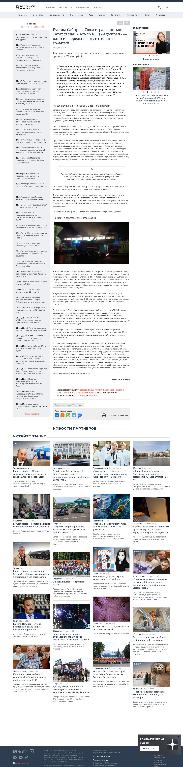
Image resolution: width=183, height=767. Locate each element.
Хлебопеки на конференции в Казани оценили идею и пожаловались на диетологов (110, 478)
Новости (50, 7)
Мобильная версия (101, 756)
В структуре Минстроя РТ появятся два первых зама (29, 244)
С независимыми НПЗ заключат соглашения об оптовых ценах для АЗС (30, 111)
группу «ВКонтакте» (105, 389)
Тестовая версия (100, 760)
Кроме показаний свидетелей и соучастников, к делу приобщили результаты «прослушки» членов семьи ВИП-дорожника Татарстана (150, 589)
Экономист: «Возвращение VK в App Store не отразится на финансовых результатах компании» (30, 395)
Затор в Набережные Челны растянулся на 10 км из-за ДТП (30, 309)
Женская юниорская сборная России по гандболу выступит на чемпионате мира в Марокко (30, 359)
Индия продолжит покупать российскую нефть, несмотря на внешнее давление (30, 101)
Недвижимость (76, 15)
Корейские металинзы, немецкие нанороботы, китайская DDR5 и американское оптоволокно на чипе (109, 531)
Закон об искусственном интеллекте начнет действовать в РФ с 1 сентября (30, 263)
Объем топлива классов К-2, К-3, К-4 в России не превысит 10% (31, 141)
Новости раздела (32, 414)
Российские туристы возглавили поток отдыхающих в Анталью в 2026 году (30, 67)
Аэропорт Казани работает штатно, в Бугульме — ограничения (31, 185)
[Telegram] (74, 415)
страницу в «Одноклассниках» (79, 392)
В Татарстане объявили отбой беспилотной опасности (31, 206)
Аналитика (22, 15)
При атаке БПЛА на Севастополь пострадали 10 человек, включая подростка (28, 57)
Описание (158, 760)
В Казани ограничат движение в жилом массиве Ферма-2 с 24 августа (28, 121)
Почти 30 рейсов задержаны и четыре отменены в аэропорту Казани (31, 235)
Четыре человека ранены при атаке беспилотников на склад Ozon (31, 226)
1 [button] (145, 56)
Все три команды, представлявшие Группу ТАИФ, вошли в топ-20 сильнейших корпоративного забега (71, 694)
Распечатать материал (118, 415)
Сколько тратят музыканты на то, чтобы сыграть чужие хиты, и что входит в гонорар (71, 641)
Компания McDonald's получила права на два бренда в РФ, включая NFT (30, 160)
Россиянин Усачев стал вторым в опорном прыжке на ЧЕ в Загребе (31, 47)
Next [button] (168, 42)
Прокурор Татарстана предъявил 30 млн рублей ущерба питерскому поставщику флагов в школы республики (31, 578)
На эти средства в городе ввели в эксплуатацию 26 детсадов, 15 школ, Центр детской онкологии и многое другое (151, 480)
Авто (91, 15)
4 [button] (157, 56)
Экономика (38, 15)
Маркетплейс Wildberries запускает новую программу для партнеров (28, 320)
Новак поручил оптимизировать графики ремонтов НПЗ (31, 406)
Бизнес (102, 15)
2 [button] (149, 56)
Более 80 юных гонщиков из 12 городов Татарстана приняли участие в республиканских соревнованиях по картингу (70, 535)
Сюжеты (97, 7)
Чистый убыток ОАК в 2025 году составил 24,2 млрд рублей (31, 348)
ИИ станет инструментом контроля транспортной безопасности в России (29, 382)
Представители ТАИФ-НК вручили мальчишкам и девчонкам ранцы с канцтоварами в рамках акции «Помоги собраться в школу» (70, 588)
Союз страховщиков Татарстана (68, 405)
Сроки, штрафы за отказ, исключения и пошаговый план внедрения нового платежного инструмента (150, 699)
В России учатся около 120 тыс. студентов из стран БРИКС (31, 329)
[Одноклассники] (127, 23)
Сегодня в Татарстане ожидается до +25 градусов (28, 290)
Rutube (83, 395)
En (167, 7)
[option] (151, 42)
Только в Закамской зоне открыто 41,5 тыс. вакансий (31, 528)
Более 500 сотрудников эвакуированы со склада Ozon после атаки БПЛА (31, 273)
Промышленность (56, 15)
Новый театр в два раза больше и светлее (111, 630)
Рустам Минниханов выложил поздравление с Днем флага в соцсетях (31, 253)
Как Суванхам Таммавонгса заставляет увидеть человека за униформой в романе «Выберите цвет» (111, 582)
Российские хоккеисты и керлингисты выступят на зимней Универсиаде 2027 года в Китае (30, 150)
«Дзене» (93, 395)
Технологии (116, 15)
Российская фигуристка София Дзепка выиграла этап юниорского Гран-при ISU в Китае (31, 371)
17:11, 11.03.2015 (60, 48)
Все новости (39, 27)
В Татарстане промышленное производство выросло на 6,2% (31, 82)
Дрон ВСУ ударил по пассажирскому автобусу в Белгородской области (27, 175)
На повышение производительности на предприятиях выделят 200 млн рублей (30, 216)
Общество (160, 15)
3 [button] (153, 56)
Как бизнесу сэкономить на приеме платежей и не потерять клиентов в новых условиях (71, 480)
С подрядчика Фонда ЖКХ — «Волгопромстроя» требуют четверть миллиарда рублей (30, 478)
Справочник (82, 7)
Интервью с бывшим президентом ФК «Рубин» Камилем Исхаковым (29, 630)
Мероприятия (133, 15)
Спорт (147, 15)
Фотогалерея (65, 7)
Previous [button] (134, 42)
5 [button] (158, 92)
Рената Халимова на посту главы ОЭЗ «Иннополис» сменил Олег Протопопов (30, 338)
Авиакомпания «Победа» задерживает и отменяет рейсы (30, 198)
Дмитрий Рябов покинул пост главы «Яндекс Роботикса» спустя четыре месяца (30, 299)
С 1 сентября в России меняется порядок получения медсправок (29, 132)
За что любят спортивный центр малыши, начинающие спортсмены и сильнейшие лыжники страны (111, 678)
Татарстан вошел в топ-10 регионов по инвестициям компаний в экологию (30, 91)
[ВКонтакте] (120, 23)
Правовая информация (159, 756)
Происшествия (19, 671)
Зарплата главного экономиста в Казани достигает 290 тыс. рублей (31, 37)
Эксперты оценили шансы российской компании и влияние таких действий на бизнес (151, 534)
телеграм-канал (85, 389)
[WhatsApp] (68, 415)
